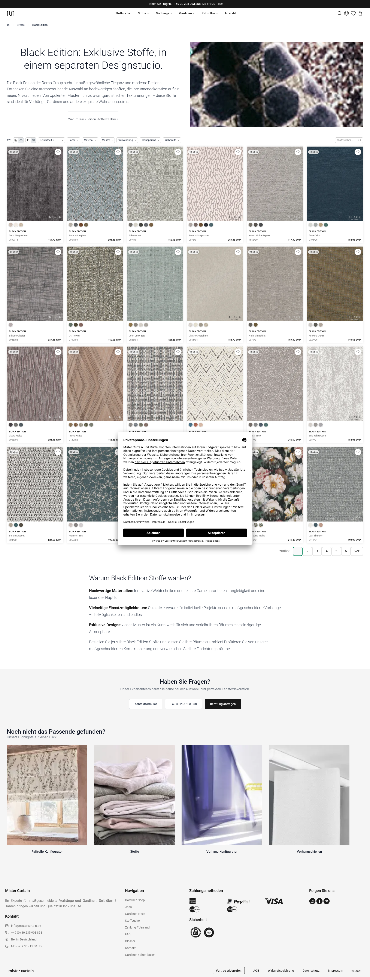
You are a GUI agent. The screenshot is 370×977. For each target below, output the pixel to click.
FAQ (128, 934)
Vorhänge (162, 13)
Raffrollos (208, 13)
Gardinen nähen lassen (140, 954)
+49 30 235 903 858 (187, 4)
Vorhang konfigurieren (35, 198)
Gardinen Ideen (135, 913)
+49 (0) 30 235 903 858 (26, 932)
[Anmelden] (346, 13)
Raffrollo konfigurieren (95, 198)
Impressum (335, 970)
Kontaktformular (145, 704)
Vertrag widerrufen (229, 970)
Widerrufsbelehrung (281, 970)
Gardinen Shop (135, 900)
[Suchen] (360, 140)
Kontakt (130, 948)
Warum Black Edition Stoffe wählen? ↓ (93, 119)
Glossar (130, 941)
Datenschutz (311, 970)
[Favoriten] (353, 13)
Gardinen (185, 13)
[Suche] (340, 13)
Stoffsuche (122, 13)
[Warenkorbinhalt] (360, 13)
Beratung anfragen (223, 704)
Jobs (128, 907)
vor (357, 551)
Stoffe (142, 13)
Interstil (230, 13)
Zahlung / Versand (137, 927)
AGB (256, 970)
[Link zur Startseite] (10, 13)
